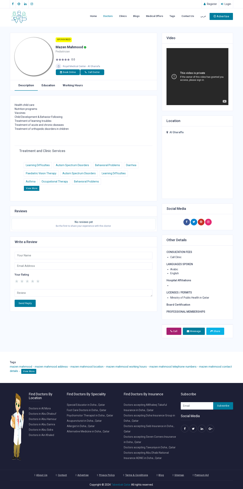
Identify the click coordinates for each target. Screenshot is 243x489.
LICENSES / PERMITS (179, 292)
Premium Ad (202, 475)
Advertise (223, 16)
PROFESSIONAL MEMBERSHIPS (185, 311)
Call (174, 331)
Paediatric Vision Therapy (41, 173)
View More (31, 188)
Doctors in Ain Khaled (41, 435)
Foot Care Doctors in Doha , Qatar (86, 410)
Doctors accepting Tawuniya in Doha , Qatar (150, 447)
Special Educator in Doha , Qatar (86, 404)
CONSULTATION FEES (179, 252)
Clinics (123, 16)
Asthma (31, 181)
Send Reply (25, 303)
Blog (161, 475)
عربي (203, 16)
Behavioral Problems (107, 165)
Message (195, 331)
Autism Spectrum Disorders (72, 165)
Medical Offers (154, 16)
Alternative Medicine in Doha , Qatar (88, 431)
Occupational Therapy (55, 181)
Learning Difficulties (38, 165)
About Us (41, 475)
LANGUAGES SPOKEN (179, 264)
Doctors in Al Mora (40, 408)
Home (93, 16)
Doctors (108, 16)
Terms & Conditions (136, 475)
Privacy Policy (107, 475)
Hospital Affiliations (178, 280)
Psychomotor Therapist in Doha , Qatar (90, 415)
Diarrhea (131, 165)
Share (216, 331)
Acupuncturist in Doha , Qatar (84, 420)
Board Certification (178, 304)
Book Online (69, 72)
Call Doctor (94, 72)
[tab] (26, 85)
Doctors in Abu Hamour (43, 419)
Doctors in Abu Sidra (41, 429)
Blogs (136, 16)
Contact (62, 475)
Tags (172, 16)
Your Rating (22, 274)
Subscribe (223, 405)
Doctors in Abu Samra (42, 424)
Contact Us (187, 16)
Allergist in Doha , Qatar (81, 426)
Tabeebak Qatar (121, 484)
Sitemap (179, 475)
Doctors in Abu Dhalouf (42, 413)
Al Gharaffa (177, 132)
